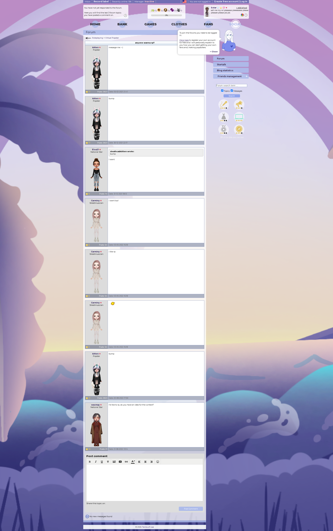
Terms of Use (148, 527)
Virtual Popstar (112, 38)
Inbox (87, 1)
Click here (184, 40)
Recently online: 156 (121, 1)
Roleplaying (97, 38)
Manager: (144, 1)
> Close (214, 51)
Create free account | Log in (230, 1)
